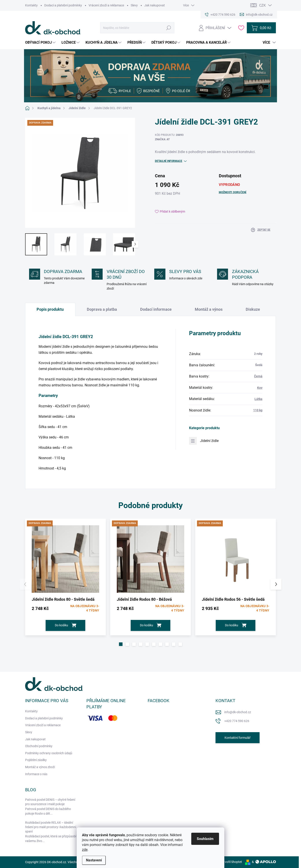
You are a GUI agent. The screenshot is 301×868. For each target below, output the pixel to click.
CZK (262, 5)
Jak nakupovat (154, 5)
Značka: (162, 139)
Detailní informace (168, 161)
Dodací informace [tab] (156, 309)
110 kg (257, 410)
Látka (258, 399)
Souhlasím (205, 839)
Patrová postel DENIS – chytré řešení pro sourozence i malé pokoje (50, 802)
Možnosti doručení (233, 192)
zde (84, 849)
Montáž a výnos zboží (40, 767)
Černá (258, 376)
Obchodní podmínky (38, 746)
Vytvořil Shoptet (231, 862)
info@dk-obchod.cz (237, 712)
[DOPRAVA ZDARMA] (65, 559)
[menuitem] (41, 42)
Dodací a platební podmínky (63, 5)
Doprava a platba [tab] (102, 309)
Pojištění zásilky (36, 760)
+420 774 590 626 (236, 721)
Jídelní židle (209, 441)
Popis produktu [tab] (50, 309)
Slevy (134, 5)
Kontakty (31, 5)
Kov (259, 387)
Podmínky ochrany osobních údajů (48, 753)
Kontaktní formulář (238, 737)
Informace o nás (36, 774)
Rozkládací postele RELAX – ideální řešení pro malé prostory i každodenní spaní (50, 827)
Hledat (168, 28)
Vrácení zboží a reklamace (106, 5)
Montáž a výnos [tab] (209, 309)
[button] (120, 644)
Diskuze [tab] (253, 309)
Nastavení (94, 860)
